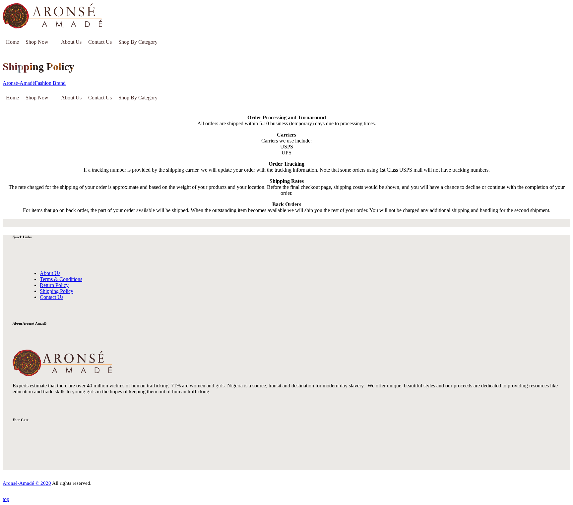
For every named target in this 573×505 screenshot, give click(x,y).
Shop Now (37, 42)
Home (12, 42)
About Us (71, 42)
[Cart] (167, 42)
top (6, 499)
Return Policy (54, 285)
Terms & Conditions (61, 279)
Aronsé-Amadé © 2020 (27, 483)
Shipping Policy (56, 291)
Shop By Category (138, 42)
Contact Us (100, 42)
